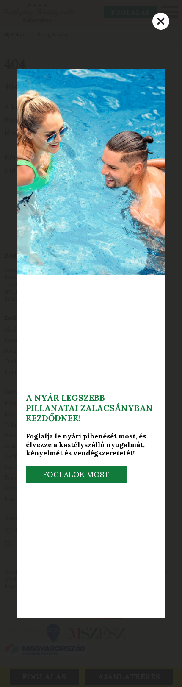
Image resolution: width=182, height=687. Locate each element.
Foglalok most (76, 474)
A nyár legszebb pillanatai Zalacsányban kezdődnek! (89, 407)
